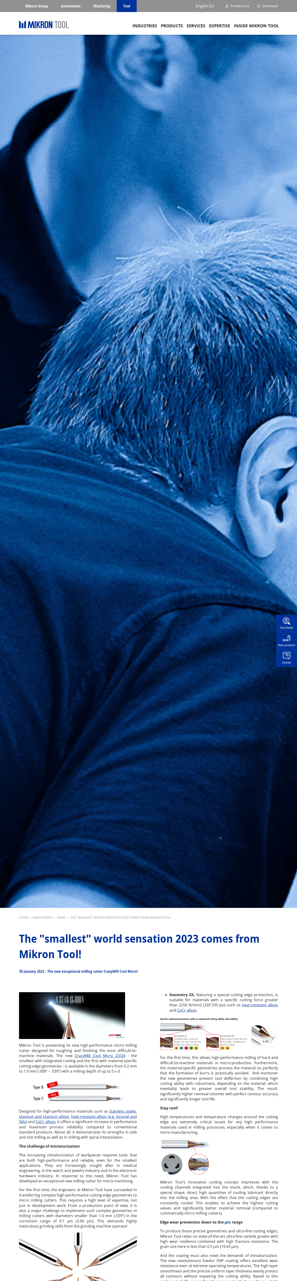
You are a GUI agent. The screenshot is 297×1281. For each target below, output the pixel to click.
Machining (102, 6)
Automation (71, 6)
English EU (205, 6)
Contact (286, 662)
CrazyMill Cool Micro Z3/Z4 (100, 1055)
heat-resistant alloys (260, 1004)
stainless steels (122, 1111)
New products (286, 645)
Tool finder (286, 627)
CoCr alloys (45, 1121)
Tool (126, 6)
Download (270, 6)
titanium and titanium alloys (44, 1116)
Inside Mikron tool (256, 25)
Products (172, 25)
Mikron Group (37, 6)
